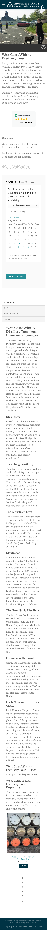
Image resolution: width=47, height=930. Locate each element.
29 (32, 243)
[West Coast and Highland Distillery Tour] (23, 833)
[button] (3, 4)
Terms (38, 921)
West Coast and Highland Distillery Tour (23, 858)
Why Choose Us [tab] (11, 314)
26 (19, 243)
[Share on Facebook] (9, 167)
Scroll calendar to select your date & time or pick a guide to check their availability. (22, 194)
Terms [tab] (7, 319)
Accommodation (26, 921)
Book (23, 866)
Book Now (15, 276)
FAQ (16, 921)
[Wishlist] (43, 46)
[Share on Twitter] (14, 167)
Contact (9, 921)
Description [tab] (9, 303)
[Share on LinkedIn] (28, 167)
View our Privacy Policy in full (24, 922)
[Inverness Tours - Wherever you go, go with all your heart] (23, 4)
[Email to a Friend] (18, 167)
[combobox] (18, 211)
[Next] (9, 46)
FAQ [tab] (6, 308)
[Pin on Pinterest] (23, 167)
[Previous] (2, 46)
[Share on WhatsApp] (4, 167)
